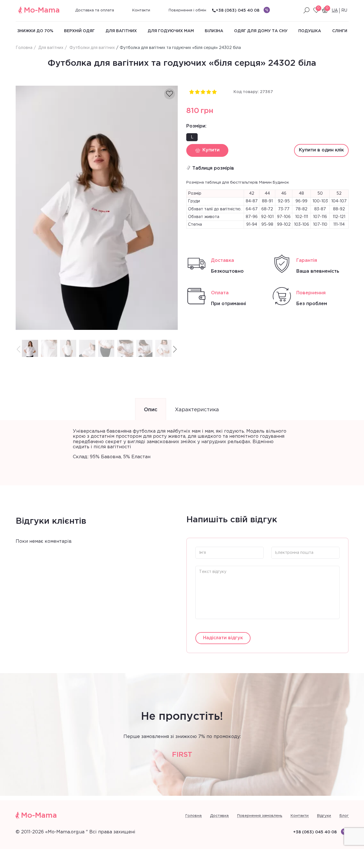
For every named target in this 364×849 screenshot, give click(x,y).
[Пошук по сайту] (306, 10)
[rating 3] (203, 91)
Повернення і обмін (187, 10)
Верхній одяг (79, 31)
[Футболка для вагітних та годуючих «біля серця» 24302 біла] (97, 208)
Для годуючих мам (171, 31)
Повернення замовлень (259, 815)
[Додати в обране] (169, 94)
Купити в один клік (321, 150)
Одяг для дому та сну (261, 31)
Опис (150, 410)
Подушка (309, 31)
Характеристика (197, 410)
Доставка (219, 815)
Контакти (141, 10)
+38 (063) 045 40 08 (237, 10)
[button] (175, 349)
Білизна (214, 31)
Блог (344, 815)
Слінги (339, 31)
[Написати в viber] (267, 10)
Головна (193, 815)
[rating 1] (191, 91)
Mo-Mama (42, 10)
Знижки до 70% (35, 31)
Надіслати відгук (223, 638)
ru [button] (344, 10)
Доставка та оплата (94, 10)
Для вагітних (121, 31)
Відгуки (324, 815)
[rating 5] (214, 91)
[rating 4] (208, 91)
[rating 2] (197, 91)
